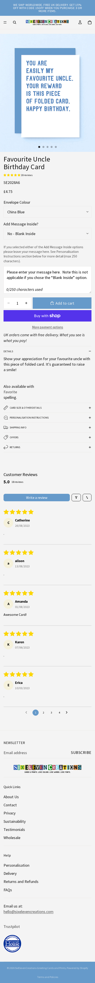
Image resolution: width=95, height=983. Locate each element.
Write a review (36, 497)
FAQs (8, 889)
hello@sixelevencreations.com (28, 911)
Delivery (10, 873)
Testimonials (14, 829)
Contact (10, 805)
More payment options (47, 327)
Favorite (10, 391)
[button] (12, 175)
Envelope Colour (17, 202)
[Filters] (76, 497)
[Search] (14, 22)
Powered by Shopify (77, 968)
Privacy (9, 813)
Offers (14, 437)
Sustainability (15, 821)
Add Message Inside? (21, 223)
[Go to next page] (67, 713)
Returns (15, 447)
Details (8, 351)
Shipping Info (18, 427)
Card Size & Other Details (26, 407)
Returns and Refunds (21, 881)
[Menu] (5, 22)
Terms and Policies (47, 977)
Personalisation (16, 865)
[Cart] (90, 22)
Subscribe (81, 752)
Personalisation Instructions (29, 417)
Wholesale (12, 837)
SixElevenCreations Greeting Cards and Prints (40, 968)
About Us (11, 796)
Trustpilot (12, 926)
